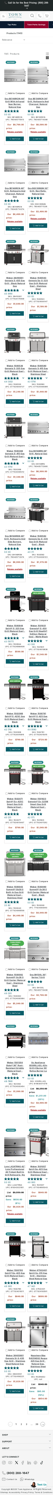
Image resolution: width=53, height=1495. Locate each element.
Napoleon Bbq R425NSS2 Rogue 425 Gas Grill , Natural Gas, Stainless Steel (38, 1361)
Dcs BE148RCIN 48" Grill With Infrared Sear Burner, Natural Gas (15, 102)
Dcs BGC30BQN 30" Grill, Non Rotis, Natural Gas (38, 191)
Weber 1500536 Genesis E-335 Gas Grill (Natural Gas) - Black (15, 369)
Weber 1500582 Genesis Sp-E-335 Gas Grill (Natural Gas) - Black (38, 540)
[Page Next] (43, 1424)
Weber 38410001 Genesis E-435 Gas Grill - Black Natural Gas (15, 282)
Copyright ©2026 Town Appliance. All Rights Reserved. (26, 1489)
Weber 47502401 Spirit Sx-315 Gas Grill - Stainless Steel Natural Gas (38, 1274)
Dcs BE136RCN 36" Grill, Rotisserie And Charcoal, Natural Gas (38, 102)
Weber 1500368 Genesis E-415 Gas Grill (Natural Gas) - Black (15, 455)
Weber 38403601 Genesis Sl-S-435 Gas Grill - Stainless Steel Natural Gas (14, 1359)
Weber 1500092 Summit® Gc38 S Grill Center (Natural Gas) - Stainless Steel (14, 980)
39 (36, 1424)
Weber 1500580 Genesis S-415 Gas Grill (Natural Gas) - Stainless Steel (38, 369)
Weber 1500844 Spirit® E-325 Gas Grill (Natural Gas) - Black (15, 629)
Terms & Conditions (44, 1492)
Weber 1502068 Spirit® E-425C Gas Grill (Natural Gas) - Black (15, 717)
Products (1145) (14, 33)
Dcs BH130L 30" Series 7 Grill (38, 976)
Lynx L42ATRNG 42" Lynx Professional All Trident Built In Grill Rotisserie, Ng (14, 1170)
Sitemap (4, 1492)
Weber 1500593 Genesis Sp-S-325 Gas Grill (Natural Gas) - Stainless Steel (38, 283)
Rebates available (14, 132)
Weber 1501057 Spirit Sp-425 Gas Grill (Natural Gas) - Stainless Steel (38, 1170)
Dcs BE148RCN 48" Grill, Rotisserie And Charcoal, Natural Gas (14, 192)
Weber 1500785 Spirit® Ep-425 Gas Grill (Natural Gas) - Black (15, 1274)
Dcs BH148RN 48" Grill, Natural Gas (38, 452)
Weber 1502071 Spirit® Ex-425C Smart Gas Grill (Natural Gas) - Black (15, 804)
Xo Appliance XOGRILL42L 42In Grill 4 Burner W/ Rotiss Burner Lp (38, 1066)
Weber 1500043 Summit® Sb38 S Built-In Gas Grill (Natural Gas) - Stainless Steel (15, 892)
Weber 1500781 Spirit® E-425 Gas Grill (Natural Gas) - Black (38, 717)
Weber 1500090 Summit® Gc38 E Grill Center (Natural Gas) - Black (38, 891)
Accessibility (14, 1492)
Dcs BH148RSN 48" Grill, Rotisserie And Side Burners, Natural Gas (14, 540)
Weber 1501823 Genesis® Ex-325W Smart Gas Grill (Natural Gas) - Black (38, 804)
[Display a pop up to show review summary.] (23, 291)
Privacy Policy (27, 1492)
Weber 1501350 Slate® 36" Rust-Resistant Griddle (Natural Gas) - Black (15, 1068)
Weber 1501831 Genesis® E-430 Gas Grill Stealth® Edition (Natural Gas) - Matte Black (38, 631)
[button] (3, 16)
